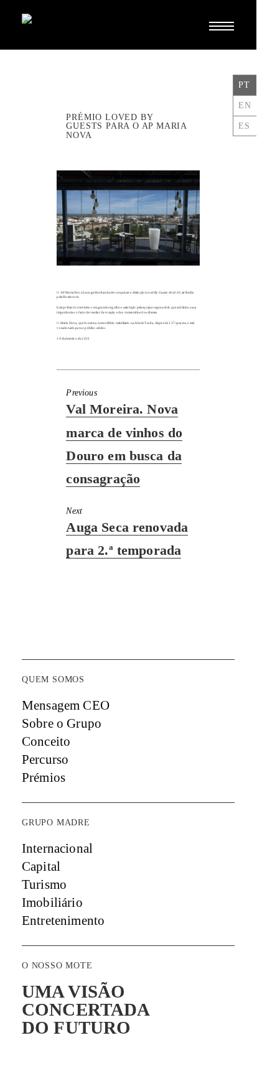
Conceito (46, 741)
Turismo (44, 884)
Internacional (57, 848)
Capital (41, 866)
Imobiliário (52, 902)
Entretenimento (63, 920)
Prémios (43, 777)
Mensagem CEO (66, 705)
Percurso (45, 759)
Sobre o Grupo (61, 723)
